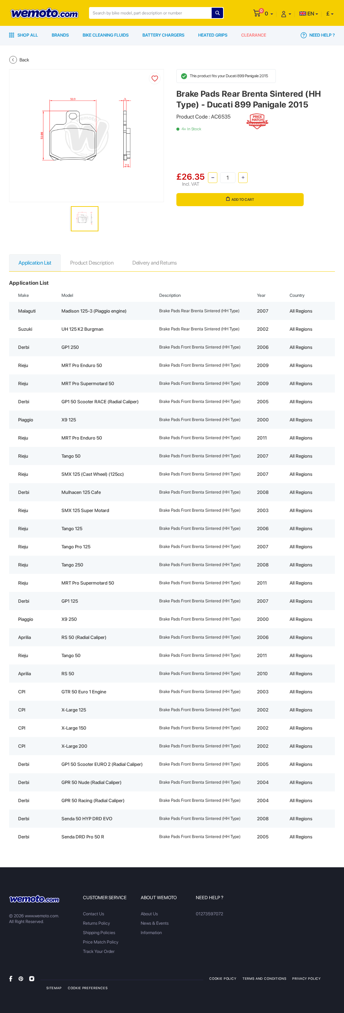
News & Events (155, 923)
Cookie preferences (88, 988)
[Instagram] (31, 978)
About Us (149, 913)
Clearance (253, 35)
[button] (269, 13)
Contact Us (93, 913)
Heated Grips (212, 35)
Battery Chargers (163, 35)
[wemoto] (34, 899)
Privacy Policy (306, 978)
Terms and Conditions (265, 978)
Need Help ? (321, 35)
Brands (60, 35)
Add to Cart (242, 199)
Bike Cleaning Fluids (106, 35)
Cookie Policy (222, 978)
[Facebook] (10, 978)
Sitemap (54, 988)
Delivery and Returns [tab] (154, 263)
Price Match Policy (100, 942)
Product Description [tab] (92, 263)
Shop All (27, 35)
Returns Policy (96, 923)
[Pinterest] (20, 978)
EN (310, 13)
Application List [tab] (34, 263)
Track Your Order (99, 951)
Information (151, 932)
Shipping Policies (99, 932)
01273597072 (209, 913)
